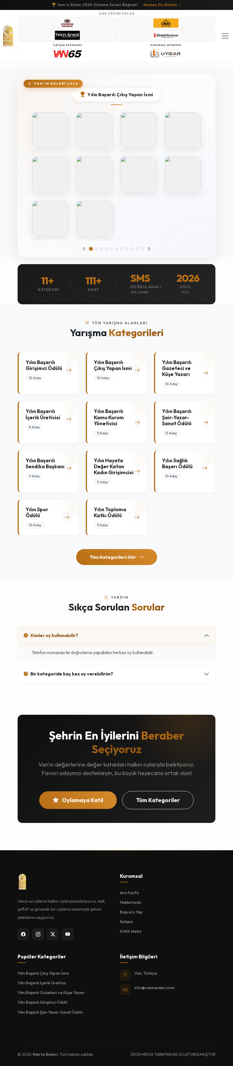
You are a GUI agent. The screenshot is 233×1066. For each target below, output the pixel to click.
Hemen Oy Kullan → (162, 5)
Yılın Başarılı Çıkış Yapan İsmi (43, 973)
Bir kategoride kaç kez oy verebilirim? (71, 674)
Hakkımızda (130, 902)
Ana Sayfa (129, 892)
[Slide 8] (126, 248)
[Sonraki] (148, 248)
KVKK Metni (131, 931)
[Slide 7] (121, 248)
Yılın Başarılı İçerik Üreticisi (42, 982)
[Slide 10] (137, 248)
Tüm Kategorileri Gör (113, 557)
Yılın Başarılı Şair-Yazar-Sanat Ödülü (50, 1012)
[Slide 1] (91, 249)
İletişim (126, 921)
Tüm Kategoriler (158, 800)
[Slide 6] (116, 248)
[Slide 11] (142, 248)
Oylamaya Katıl (82, 800)
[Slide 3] (101, 248)
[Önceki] (84, 248)
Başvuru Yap (131, 912)
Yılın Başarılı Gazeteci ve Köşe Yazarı (51, 992)
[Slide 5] (111, 248)
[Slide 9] (131, 248)
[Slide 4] (106, 248)
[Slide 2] (96, 248)
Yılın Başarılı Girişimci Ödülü (43, 1002)
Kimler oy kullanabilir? (54, 635)
